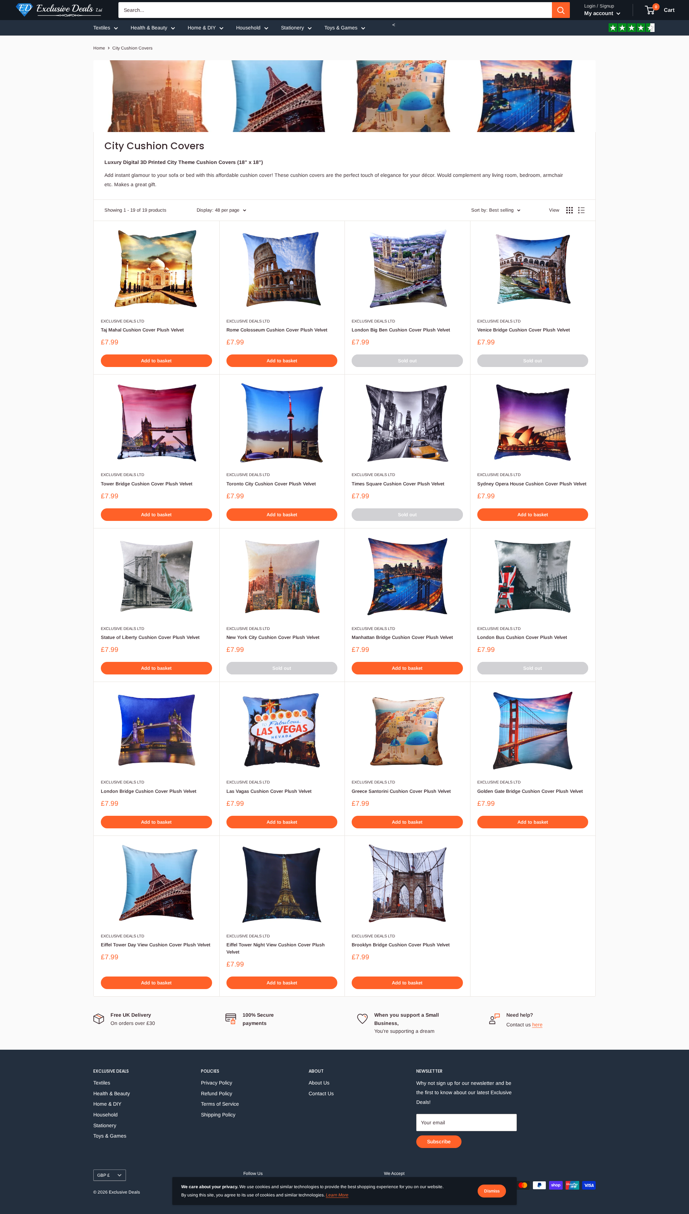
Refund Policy (216, 1093)
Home (99, 48)
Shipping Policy (218, 1114)
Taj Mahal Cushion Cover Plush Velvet (142, 330)
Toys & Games (340, 27)
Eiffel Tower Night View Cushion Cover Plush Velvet (275, 948)
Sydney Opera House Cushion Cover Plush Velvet (531, 483)
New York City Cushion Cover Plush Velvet (272, 637)
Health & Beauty (149, 27)
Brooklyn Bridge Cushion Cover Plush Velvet (401, 944)
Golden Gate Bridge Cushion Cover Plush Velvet (530, 791)
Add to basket (156, 360)
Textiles (101, 27)
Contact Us (321, 1093)
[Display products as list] (581, 210)
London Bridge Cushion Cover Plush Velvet (148, 791)
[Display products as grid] (569, 210)
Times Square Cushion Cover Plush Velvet (398, 483)
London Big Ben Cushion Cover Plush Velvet (401, 330)
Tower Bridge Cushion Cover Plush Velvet (146, 483)
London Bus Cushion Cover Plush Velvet (522, 637)
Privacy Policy (216, 1083)
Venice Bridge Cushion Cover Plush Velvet (523, 330)
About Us (319, 1083)
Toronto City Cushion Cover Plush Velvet (271, 483)
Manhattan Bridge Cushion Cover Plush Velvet (402, 637)
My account (599, 13)
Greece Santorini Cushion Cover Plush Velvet (401, 791)
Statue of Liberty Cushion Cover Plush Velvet (150, 637)
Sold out (407, 360)
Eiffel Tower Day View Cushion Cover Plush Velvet (155, 944)
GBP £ (103, 1175)
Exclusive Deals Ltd (122, 321)
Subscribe (439, 1141)
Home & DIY (202, 27)
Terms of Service (220, 1104)
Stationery (292, 27)
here (537, 1024)
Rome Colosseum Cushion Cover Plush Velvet (276, 330)
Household (248, 27)
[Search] (561, 10)
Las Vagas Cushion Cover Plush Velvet (268, 791)
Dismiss (492, 1191)
